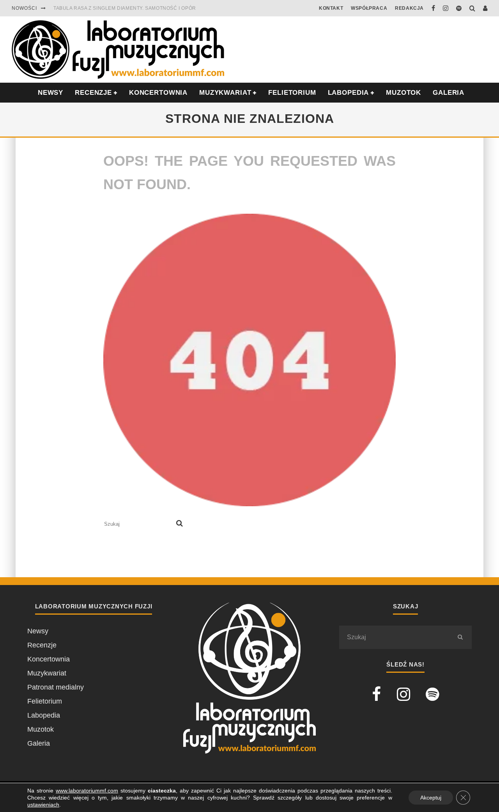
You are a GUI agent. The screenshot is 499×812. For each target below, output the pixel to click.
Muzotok (403, 92)
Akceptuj (430, 797)
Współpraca (369, 8)
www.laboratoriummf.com (87, 790)
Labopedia (348, 92)
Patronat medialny (55, 687)
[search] (179, 524)
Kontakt (331, 8)
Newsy (37, 631)
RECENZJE (93, 92)
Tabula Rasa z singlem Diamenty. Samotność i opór (124, 8)
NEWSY (50, 92)
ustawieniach (43, 804)
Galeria (448, 92)
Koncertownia (158, 92)
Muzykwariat (225, 92)
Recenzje (42, 645)
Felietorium (292, 92)
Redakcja (409, 8)
